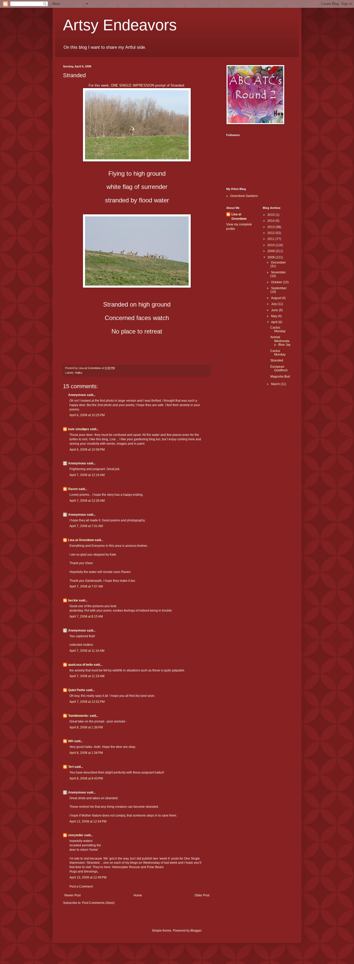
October (277, 282)
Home (137, 895)
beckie (73, 600)
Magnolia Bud (280, 376)
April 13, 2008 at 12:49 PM (88, 877)
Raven (73, 489)
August (276, 298)
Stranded (276, 360)
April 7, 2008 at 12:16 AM (87, 475)
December (278, 262)
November (278, 272)
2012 (271, 233)
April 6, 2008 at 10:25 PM (87, 415)
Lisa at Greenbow (81, 540)
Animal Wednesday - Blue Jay (280, 340)
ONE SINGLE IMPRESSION (132, 85)
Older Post (202, 895)
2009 (271, 251)
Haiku (78, 372)
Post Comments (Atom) (98, 903)
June (275, 310)
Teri (71, 767)
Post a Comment (81, 886)
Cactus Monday (278, 329)
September (279, 288)
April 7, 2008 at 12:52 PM (87, 702)
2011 (271, 239)
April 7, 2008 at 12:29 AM (87, 500)
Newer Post (72, 895)
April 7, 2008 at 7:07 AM (86, 586)
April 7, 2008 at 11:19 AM (86, 676)
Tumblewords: (78, 716)
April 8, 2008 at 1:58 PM (86, 753)
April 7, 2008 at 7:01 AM (86, 526)
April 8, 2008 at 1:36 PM (86, 727)
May (274, 316)
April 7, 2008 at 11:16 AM (86, 651)
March (276, 384)
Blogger (195, 930)
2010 (271, 245)
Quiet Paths (76, 690)
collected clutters (81, 645)
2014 (271, 221)
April (274, 322)
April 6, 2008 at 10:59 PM (87, 449)
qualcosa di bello (80, 665)
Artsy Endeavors (120, 25)
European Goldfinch (279, 368)
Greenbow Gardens (244, 196)
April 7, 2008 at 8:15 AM (86, 616)
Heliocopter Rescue (126, 867)
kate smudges (78, 429)
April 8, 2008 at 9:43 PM (86, 778)
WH (70, 741)
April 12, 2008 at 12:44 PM (88, 821)
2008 (271, 257)
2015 (271, 215)
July (274, 304)
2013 (271, 227)
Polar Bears (155, 867)
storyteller (75, 835)
